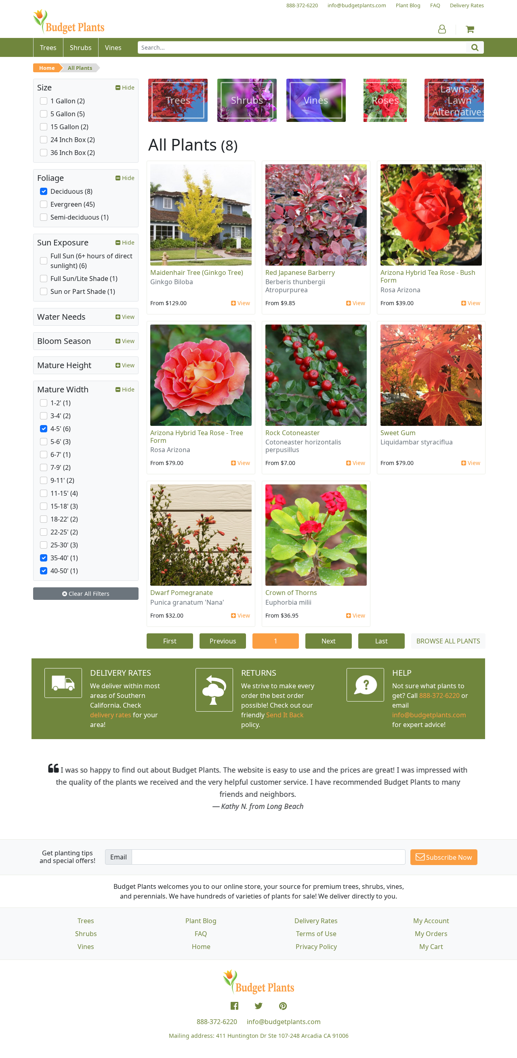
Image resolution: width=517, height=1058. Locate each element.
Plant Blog (200, 920)
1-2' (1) (60, 402)
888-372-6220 (439, 695)
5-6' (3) (60, 441)
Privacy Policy (316, 946)
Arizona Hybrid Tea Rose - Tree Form (196, 436)
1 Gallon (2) (67, 100)
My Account (431, 920)
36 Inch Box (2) (72, 152)
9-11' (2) (62, 480)
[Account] (442, 29)
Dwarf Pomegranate (181, 592)
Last (381, 641)
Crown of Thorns (291, 592)
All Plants (80, 67)
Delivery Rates (316, 920)
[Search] (475, 47)
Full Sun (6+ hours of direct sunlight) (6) (91, 260)
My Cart (431, 946)
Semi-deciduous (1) (79, 217)
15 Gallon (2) (69, 126)
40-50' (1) (64, 570)
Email (118, 857)
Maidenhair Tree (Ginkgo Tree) (196, 272)
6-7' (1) (60, 454)
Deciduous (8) (71, 191)
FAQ (201, 933)
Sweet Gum (398, 432)
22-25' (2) (64, 532)
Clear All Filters (88, 593)
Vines (86, 946)
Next (329, 641)
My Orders (431, 933)
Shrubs (86, 933)
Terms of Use (316, 933)
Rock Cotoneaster (292, 432)
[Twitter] (259, 1006)
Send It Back (285, 714)
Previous (223, 641)
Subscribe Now (448, 857)
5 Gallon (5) (67, 113)
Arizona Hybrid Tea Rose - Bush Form (427, 276)
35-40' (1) (64, 557)
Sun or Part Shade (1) (82, 291)
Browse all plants (448, 641)
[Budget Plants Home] (69, 22)
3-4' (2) (60, 415)
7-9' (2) (60, 467)
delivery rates (110, 714)
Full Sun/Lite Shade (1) (84, 278)
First (170, 641)
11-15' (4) (64, 493)
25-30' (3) (64, 545)
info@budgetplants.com (284, 1021)
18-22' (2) (64, 519)
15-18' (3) (64, 506)
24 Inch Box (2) (72, 139)
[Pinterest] (282, 1006)
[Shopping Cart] (470, 29)
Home (47, 67)
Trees (86, 920)
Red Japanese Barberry (300, 272)
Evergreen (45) (72, 204)
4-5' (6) (60, 428)
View (243, 303)
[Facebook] (234, 1006)
